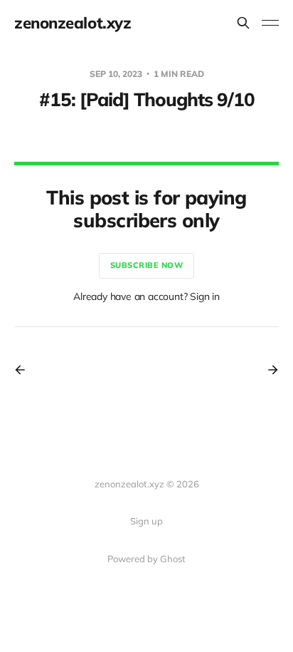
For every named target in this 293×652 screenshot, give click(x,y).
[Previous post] (25, 370)
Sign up (146, 521)
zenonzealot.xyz (72, 23)
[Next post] (268, 370)
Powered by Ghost (146, 558)
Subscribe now (146, 265)
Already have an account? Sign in (146, 296)
